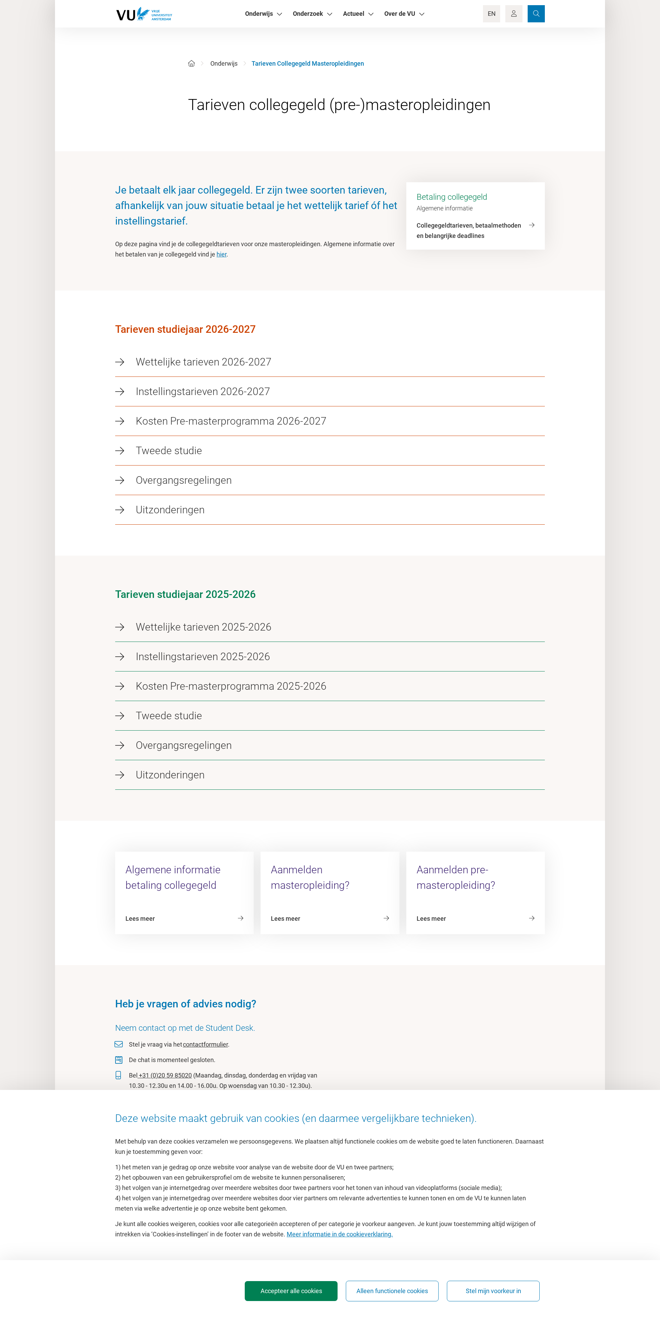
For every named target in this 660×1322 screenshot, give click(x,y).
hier (222, 254)
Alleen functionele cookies (392, 1290)
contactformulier (205, 1044)
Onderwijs (224, 63)
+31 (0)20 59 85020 (165, 1075)
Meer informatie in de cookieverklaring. (340, 1234)
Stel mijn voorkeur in (493, 1290)
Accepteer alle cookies (291, 1290)
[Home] (191, 63)
